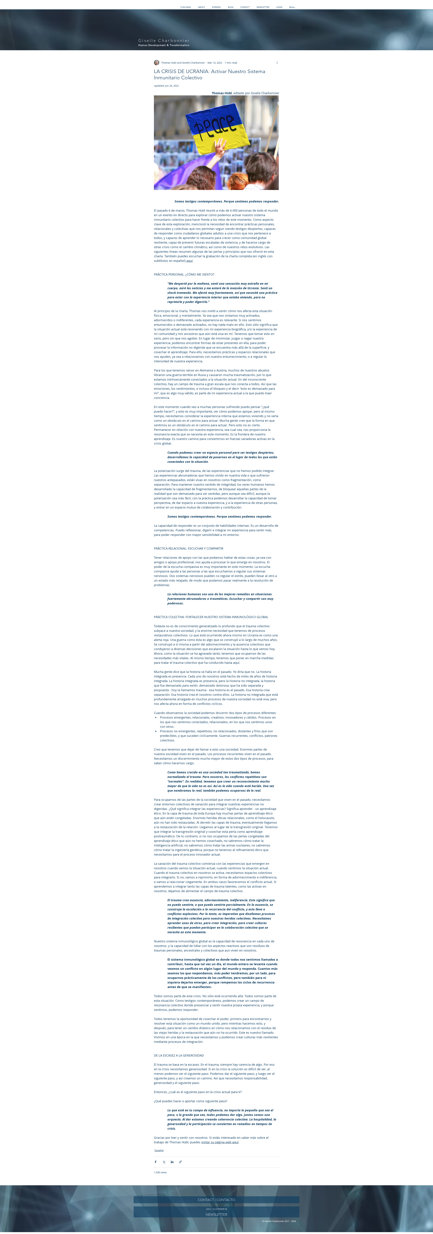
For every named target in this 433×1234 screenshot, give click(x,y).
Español (159, 1150)
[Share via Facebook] (155, 1161)
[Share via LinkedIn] (172, 1161)
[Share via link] (180, 1161)
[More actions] (277, 63)
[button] (186, 7)
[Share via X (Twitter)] (163, 1161)
